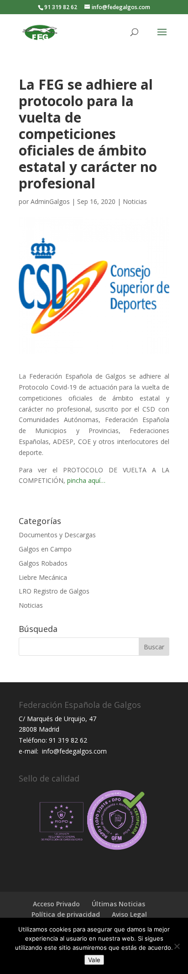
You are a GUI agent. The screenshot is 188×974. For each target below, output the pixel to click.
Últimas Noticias (118, 903)
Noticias (135, 201)
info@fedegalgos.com (73, 751)
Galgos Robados (43, 563)
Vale (94, 959)
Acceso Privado (56, 903)
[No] (176, 946)
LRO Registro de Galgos (54, 591)
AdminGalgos (50, 201)
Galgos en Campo (45, 549)
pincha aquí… (85, 480)
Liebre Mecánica (43, 577)
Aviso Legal (129, 914)
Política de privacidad (65, 914)
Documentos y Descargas (57, 534)
